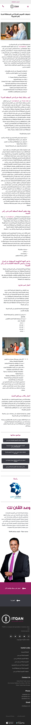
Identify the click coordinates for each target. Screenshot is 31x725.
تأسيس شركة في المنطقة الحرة (20, 668)
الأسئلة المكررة (25, 652)
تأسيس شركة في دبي (23, 655)
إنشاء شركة (24, 101)
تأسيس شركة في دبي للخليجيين (20, 665)
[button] (28, 6)
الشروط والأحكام (21, 716)
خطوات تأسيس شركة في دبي (21, 671)
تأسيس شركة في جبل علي (22, 661)
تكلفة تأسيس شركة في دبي (21, 658)
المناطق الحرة (23, 46)
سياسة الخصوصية (10, 716)
